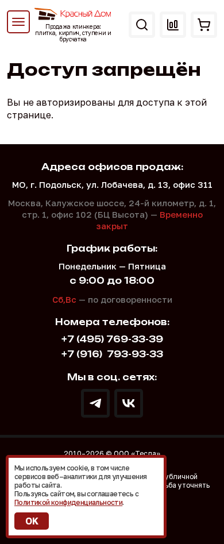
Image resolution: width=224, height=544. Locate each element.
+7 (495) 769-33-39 (112, 339)
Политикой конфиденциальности (68, 502)
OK (31, 521)
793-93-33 (112, 354)
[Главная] (73, 14)
